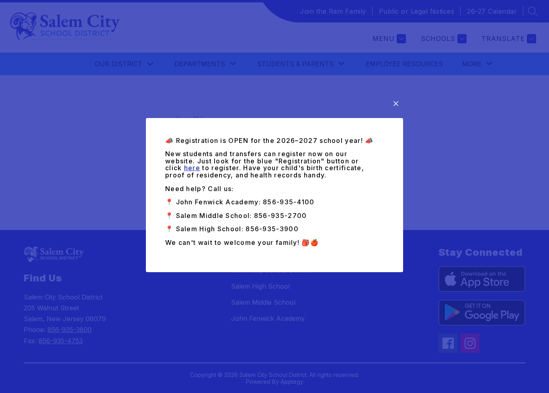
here (192, 168)
